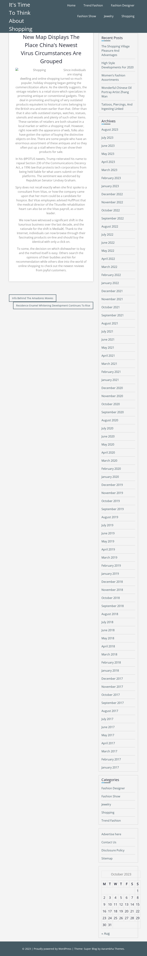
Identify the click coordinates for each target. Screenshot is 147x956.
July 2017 (107, 719)
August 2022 (109, 226)
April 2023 (108, 162)
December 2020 (112, 388)
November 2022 (112, 202)
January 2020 (110, 477)
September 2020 (112, 412)
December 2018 (112, 582)
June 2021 (108, 339)
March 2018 (109, 654)
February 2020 (111, 469)
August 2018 (109, 614)
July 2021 (107, 331)
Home (71, 5)
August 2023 (109, 130)
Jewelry (108, 16)
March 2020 (109, 461)
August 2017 (109, 711)
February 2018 (111, 662)
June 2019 (108, 533)
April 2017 (108, 743)
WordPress (64, 948)
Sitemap (107, 858)
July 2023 (107, 138)
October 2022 (110, 210)
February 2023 (111, 178)
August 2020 (109, 420)
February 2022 (111, 275)
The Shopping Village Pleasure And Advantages (115, 50)
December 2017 (112, 679)
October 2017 (110, 695)
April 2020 (108, 452)
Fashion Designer (122, 5)
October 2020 (110, 404)
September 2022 (112, 218)
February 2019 (111, 566)
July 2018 (107, 622)
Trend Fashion (93, 5)
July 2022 (107, 234)
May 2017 (107, 735)
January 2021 (110, 380)
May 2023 (107, 154)
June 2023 (108, 146)
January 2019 (110, 574)
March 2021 (109, 364)
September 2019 (112, 509)
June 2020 (108, 436)
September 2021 (112, 315)
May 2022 (107, 251)
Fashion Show (86, 16)
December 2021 (112, 291)
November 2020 (112, 396)
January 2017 (110, 767)
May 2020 (107, 444)
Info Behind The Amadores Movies (32, 298)
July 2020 (107, 428)
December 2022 (112, 194)
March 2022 (109, 267)
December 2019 (112, 485)
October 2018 (110, 598)
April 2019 (108, 549)
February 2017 (111, 759)
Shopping (128, 16)
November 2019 (112, 493)
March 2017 (109, 751)
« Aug (105, 933)
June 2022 (108, 243)
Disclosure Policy (112, 850)
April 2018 (108, 646)
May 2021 (107, 348)
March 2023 (109, 170)
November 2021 (112, 299)
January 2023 (110, 186)
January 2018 (110, 671)
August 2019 (109, 517)
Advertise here (111, 834)
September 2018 (112, 606)
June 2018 (108, 630)
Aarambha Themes (112, 948)
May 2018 (107, 638)
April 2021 (108, 356)
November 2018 (112, 590)
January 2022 (110, 283)
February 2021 (111, 372)
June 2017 (108, 727)
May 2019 (107, 541)
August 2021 (109, 323)
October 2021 (110, 307)
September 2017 (112, 703)
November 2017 (112, 687)
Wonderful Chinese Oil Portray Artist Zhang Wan (116, 92)
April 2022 (108, 259)
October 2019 (110, 501)
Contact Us (108, 842)
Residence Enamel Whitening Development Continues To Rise (53, 305)
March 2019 (109, 557)
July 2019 (107, 525)
